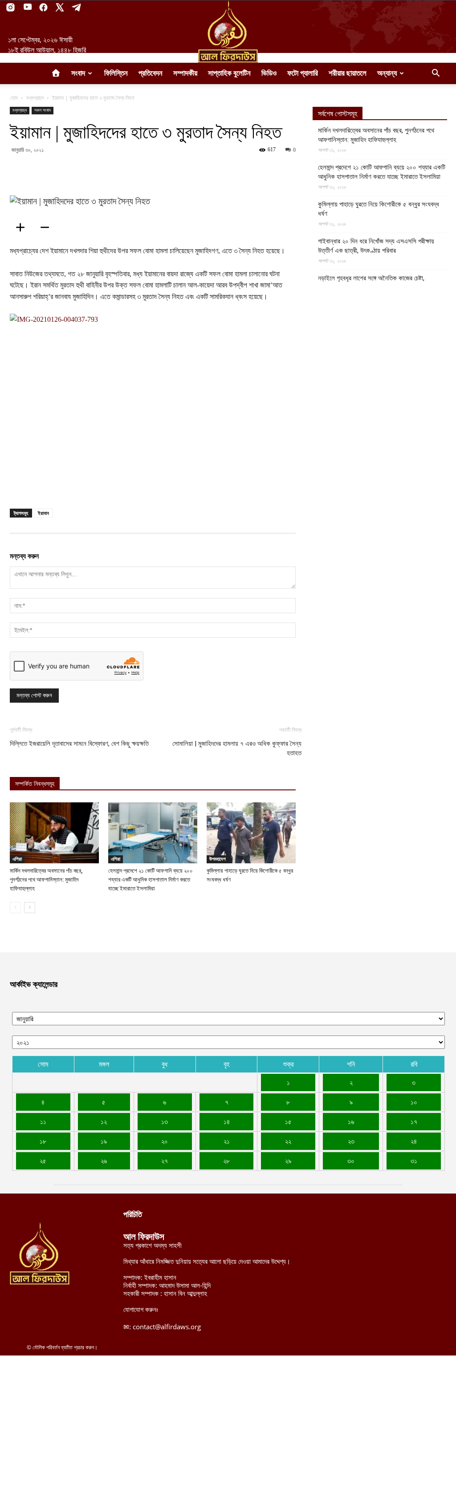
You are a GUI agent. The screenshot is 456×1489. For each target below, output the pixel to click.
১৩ (164, 1121)
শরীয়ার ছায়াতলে (347, 73)
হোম (14, 97)
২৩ (351, 1141)
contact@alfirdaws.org (167, 1326)
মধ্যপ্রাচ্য (35, 97)
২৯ (288, 1160)
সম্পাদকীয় (185, 73)
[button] (435, 73)
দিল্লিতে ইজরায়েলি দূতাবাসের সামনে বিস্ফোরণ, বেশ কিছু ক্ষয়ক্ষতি (79, 744)
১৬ (351, 1121)
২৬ (104, 1160)
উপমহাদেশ (217, 859)
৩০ (350, 1160)
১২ (104, 1121)
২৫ (43, 1160)
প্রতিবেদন (150, 73)
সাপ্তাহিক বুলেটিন (229, 73)
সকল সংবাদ (42, 110)
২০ (164, 1141)
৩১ (414, 1160)
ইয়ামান (43, 513)
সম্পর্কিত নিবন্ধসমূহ (34, 784)
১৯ (104, 1141)
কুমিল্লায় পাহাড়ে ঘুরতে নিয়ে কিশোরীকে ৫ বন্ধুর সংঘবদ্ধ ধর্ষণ (378, 209)
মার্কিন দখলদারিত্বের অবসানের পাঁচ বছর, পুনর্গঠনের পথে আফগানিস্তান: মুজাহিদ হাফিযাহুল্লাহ (46, 879)
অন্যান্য (387, 73)
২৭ (164, 1160)
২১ (227, 1141)
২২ (288, 1141)
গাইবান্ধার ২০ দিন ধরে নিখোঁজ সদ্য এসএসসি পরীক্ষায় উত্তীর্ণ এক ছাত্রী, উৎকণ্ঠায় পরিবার (376, 246)
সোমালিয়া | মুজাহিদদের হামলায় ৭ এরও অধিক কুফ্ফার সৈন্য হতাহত (236, 748)
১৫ (288, 1121)
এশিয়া (17, 859)
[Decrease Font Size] (48, 227)
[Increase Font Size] (23, 227)
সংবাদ (78, 73)
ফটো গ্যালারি (302, 73)
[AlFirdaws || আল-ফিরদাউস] (228, 31)
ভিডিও (269, 73)
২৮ (226, 1160)
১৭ (414, 1121)
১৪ (227, 1121)
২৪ (414, 1141)
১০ (414, 1101)
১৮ (43, 1141)
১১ (43, 1121)
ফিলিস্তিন (116, 73)
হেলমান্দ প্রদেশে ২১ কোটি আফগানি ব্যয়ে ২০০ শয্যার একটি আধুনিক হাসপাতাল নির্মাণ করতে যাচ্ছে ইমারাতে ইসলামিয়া (150, 879)
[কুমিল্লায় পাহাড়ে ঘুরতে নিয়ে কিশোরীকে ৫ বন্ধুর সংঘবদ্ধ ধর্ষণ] (251, 833)
